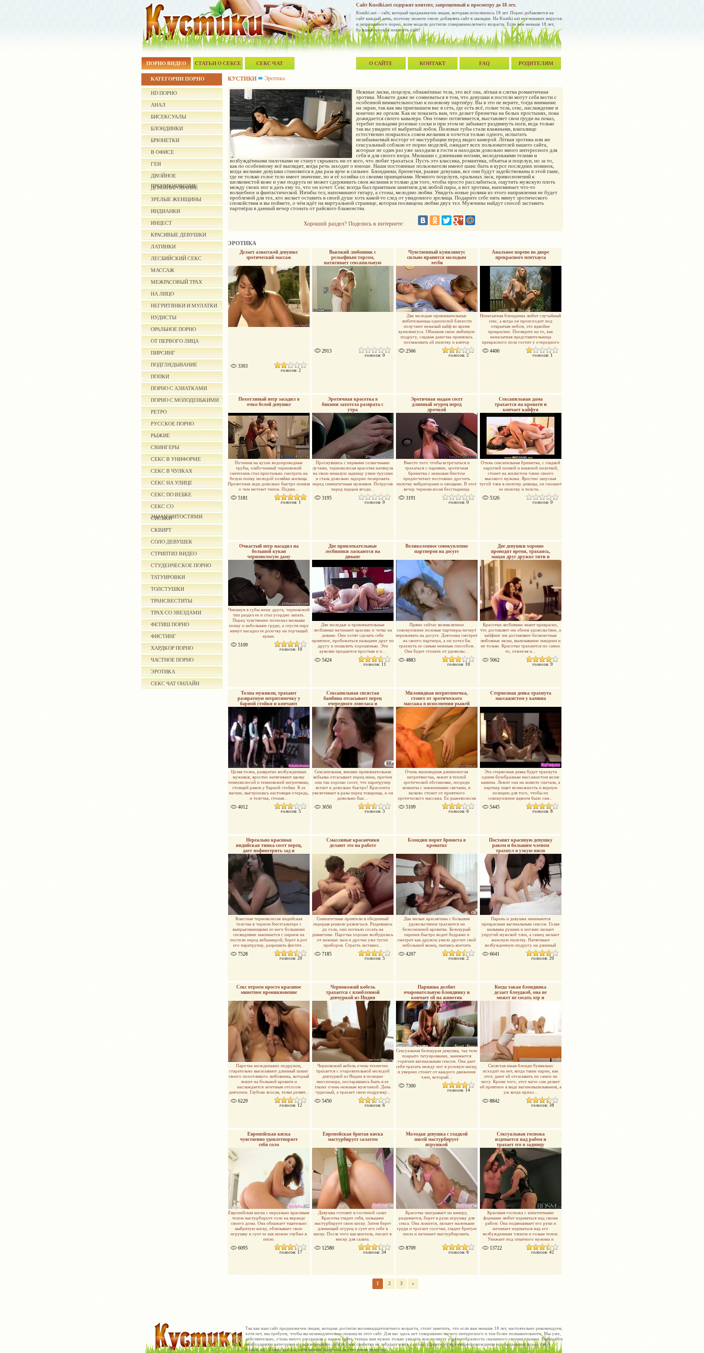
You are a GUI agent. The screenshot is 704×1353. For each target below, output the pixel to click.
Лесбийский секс (176, 258)
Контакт (433, 63)
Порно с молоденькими (185, 400)
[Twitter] (446, 220)
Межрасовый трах (176, 282)
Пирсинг (163, 353)
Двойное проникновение (174, 177)
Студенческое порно (181, 565)
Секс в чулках (171, 471)
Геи (156, 164)
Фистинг (163, 636)
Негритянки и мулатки (184, 306)
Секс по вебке (171, 494)
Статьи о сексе (218, 63)
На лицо (162, 294)
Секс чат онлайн (175, 683)
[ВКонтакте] (423, 220)
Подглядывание (174, 365)
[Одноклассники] (435, 220)
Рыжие (160, 435)
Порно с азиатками (179, 388)
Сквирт (161, 530)
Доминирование (174, 187)
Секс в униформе (176, 459)
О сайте (381, 63)
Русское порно (172, 424)
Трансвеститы (171, 601)
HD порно (164, 93)
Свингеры (165, 447)
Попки (160, 376)
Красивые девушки (178, 235)
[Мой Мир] (470, 220)
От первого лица (175, 341)
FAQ (484, 63)
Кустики (242, 79)
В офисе (162, 152)
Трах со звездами (176, 613)
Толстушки (167, 589)
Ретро (159, 412)
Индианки (165, 211)
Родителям (536, 63)
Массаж (162, 270)
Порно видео (166, 63)
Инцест (161, 223)
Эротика (163, 672)
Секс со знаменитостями (176, 507)
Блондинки (167, 128)
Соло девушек (171, 542)
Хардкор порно (172, 648)
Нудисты (163, 317)
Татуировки (168, 577)
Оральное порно (173, 329)
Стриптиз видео (174, 553)
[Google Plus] (458, 220)
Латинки (163, 246)
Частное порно (172, 660)
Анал (158, 105)
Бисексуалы (168, 117)
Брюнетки (165, 140)
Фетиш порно (170, 624)
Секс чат (269, 63)
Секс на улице (171, 483)
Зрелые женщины (176, 199)
